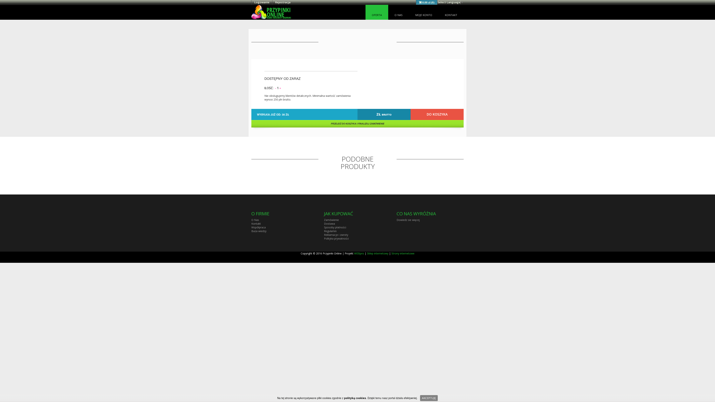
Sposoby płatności (335, 227)
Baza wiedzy (258, 231)
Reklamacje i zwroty (336, 235)
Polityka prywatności (336, 238)
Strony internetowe (402, 253)
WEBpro (359, 253)
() (428, 2)
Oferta (377, 15)
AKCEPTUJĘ (429, 398)
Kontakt (451, 15)
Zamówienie (331, 220)
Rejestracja (282, 2)
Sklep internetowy (377, 253)
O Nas (399, 15)
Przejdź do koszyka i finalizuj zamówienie (357, 123)
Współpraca (258, 227)
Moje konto (423, 15)
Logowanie (261, 2)
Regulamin (330, 231)
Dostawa (329, 223)
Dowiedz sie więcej (408, 220)
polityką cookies (355, 398)
